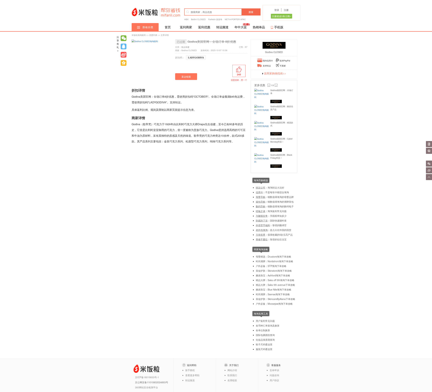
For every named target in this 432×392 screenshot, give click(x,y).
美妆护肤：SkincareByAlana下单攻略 (275, 299)
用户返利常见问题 (265, 320)
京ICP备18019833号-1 (147, 377)
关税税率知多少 (278, 215)
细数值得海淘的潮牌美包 (281, 201)
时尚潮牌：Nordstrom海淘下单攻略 (274, 261)
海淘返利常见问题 (277, 211)
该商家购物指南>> (275, 73)
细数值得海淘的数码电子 (281, 206)
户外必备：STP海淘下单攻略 (271, 266)
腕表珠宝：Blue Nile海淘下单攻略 (273, 289)
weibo (123, 55)
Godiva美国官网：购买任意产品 (281, 108)
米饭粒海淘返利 (139, 34)
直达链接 (186, 76)
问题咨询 (274, 375)
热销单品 (259, 27)
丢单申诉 (274, 370)
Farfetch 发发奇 (215, 19)
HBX (186, 19)
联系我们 (232, 375)
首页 (168, 27)
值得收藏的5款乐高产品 (280, 234)
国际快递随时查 (278, 220)
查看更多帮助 (192, 375)
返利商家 (186, 27)
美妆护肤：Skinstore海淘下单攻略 (274, 270)
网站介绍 (232, 370)
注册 (286, 10)
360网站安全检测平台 (146, 387)
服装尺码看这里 (264, 349)
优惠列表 (153, 34)
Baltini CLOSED (198, 19)
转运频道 (222, 27)
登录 (276, 10)
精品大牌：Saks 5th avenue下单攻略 (275, 284)
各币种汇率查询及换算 (267, 325)
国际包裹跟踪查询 (265, 335)
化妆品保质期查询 (265, 339)
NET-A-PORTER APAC (235, 19)
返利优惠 (204, 27)
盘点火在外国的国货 (280, 230)
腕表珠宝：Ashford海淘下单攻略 (273, 275)
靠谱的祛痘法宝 (278, 239)
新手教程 (190, 370)
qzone (123, 63)
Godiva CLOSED (274, 52)
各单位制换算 (263, 330)
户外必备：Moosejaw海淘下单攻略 (274, 303)
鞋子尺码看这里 (264, 344)
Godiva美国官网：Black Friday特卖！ (281, 156)
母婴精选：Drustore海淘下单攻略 (273, 256)
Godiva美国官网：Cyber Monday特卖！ (281, 140)
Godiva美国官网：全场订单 (281, 92)
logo (145, 12)
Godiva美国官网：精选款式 (281, 124)
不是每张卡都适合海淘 (277, 192)
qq (123, 46)
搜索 (251, 12)
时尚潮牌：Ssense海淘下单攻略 (273, 294)
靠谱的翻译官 (279, 225)
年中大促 (241, 27)
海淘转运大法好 (276, 187)
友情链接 (232, 380)
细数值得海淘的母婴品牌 (281, 197)
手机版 (278, 27)
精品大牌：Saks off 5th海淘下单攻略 (275, 280)
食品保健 (185, 46)
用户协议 (274, 380)
